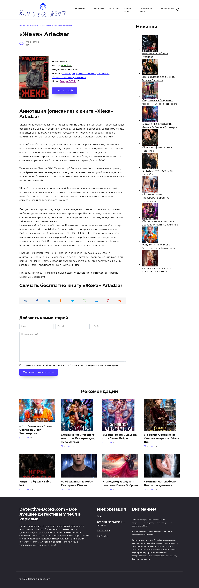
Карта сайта (103, 530)
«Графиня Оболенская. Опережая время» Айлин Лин (161, 438)
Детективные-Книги (29, 25)
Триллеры (98, 8)
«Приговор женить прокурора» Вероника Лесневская (155, 198)
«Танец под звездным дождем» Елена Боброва (120, 483)
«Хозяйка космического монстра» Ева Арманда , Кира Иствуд (78, 438)
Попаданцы (167, 8)
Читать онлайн (65, 90)
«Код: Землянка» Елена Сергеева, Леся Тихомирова (35, 430)
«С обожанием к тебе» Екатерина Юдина (77, 483)
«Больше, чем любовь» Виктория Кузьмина (160, 483)
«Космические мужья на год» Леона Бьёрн (119, 436)
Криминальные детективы (92, 73)
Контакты (102, 536)
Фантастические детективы (69, 77)
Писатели (114, 8)
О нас (100, 516)
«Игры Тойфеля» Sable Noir (35, 483)
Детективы (78, 8)
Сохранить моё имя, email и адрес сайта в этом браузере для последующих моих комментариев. (71, 365)
